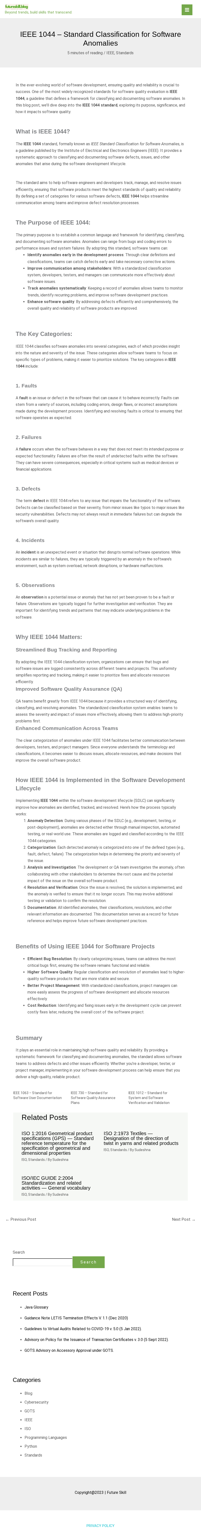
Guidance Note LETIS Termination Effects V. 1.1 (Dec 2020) (76, 1318)
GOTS (30, 1411)
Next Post (184, 1219)
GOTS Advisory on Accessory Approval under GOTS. (69, 1350)
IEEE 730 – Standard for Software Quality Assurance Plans (93, 1098)
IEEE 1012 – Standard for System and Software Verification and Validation (149, 1098)
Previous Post (20, 1219)
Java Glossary (36, 1307)
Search (19, 1252)
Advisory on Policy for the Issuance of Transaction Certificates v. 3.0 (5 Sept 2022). (97, 1339)
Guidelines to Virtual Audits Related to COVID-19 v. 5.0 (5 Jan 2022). (83, 1329)
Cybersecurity (37, 1402)
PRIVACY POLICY (100, 1526)
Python (31, 1446)
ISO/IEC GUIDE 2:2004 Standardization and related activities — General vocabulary (56, 1183)
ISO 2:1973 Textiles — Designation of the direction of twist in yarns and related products (141, 1138)
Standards (125, 53)
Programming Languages (46, 1437)
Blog (28, 1393)
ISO (24, 1160)
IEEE (110, 53)
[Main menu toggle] (187, 9)
